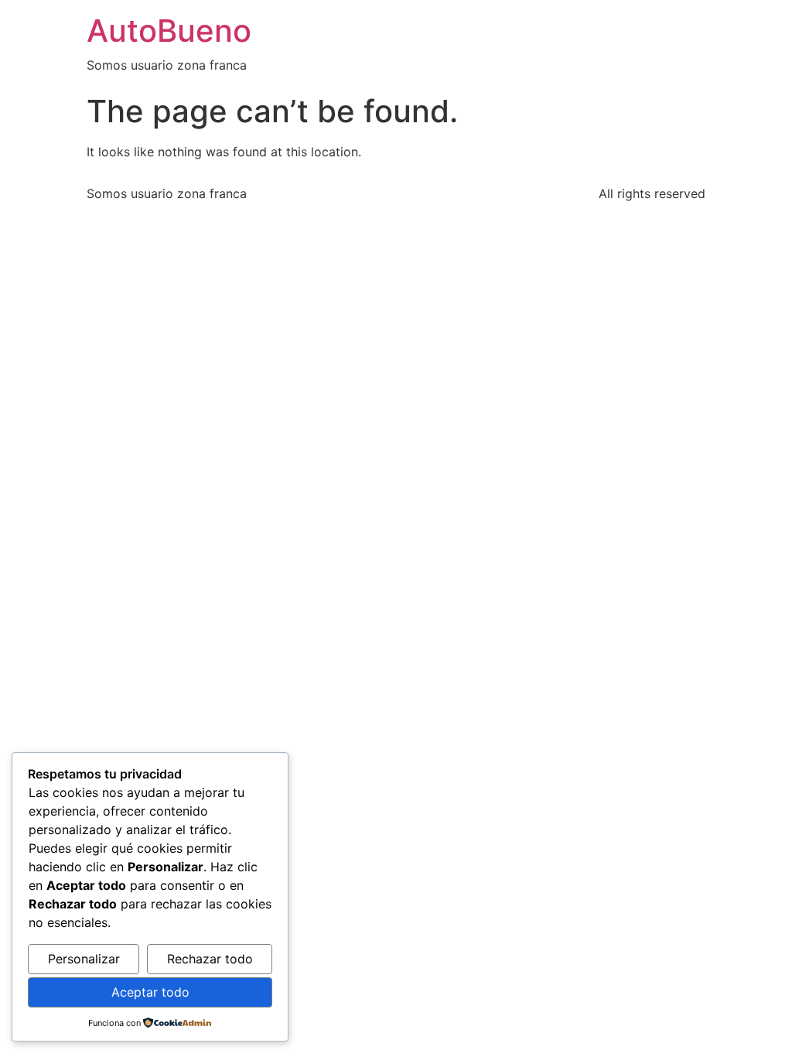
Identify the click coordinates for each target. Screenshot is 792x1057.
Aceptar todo (150, 992)
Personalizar (84, 958)
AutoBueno (169, 31)
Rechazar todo (210, 958)
